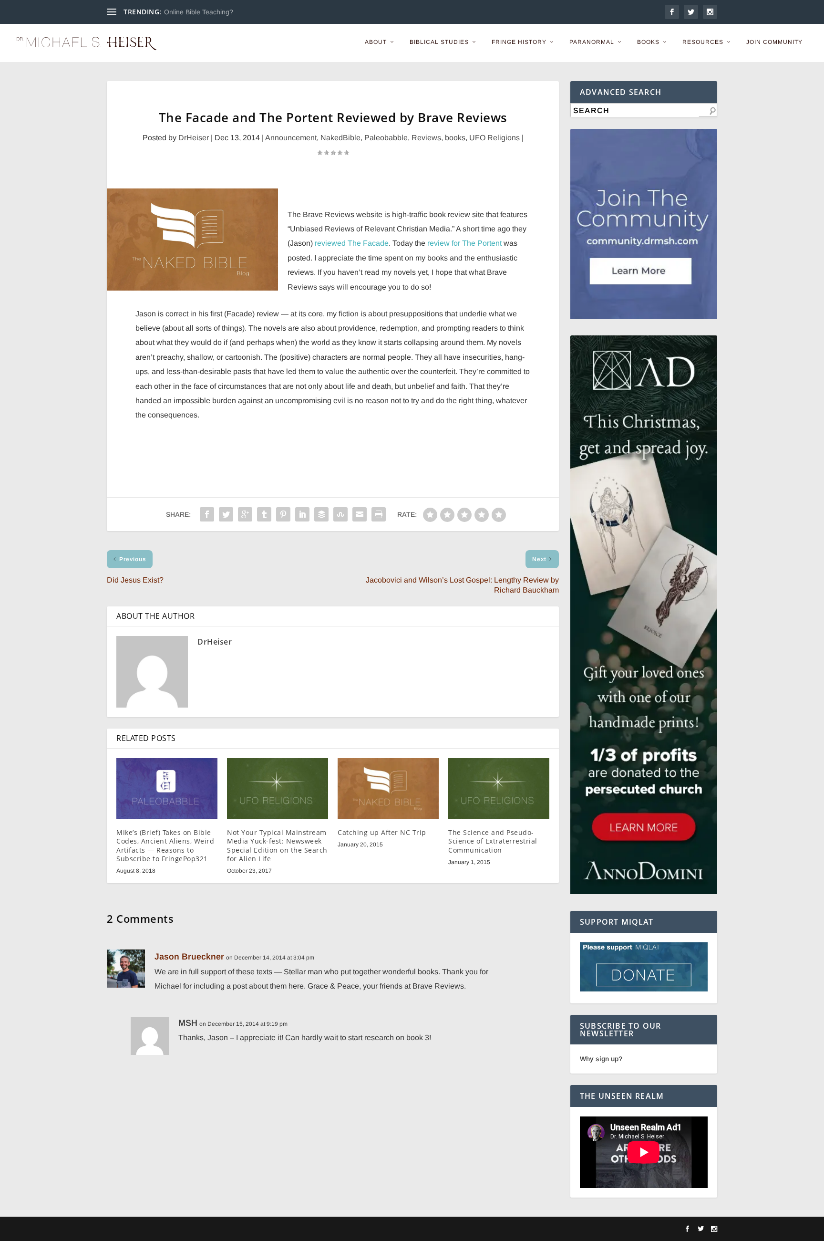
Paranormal (591, 42)
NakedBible (340, 138)
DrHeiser (193, 138)
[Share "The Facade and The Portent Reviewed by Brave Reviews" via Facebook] (206, 514)
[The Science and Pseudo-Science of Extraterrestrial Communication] (498, 788)
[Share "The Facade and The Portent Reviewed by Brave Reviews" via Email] (359, 514)
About (376, 42)
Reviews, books (438, 138)
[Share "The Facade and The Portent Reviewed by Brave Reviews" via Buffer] (321, 514)
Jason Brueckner (189, 956)
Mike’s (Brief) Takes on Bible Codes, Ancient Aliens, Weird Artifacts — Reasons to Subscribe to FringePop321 (165, 845)
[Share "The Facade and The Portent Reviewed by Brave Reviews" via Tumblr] (264, 514)
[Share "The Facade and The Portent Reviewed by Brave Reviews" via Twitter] (226, 514)
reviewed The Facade (352, 243)
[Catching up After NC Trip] (388, 788)
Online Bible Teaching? (198, 12)
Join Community (774, 42)
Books (648, 42)
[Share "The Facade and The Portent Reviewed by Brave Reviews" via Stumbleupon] (340, 514)
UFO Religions (494, 138)
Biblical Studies (439, 42)
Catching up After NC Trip (382, 832)
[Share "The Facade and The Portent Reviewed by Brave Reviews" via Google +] (245, 514)
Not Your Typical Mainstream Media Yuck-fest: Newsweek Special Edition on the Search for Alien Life (277, 845)
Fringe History (519, 42)
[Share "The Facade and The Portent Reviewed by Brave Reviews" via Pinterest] (283, 514)
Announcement (291, 138)
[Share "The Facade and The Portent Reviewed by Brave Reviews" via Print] (378, 514)
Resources (702, 42)
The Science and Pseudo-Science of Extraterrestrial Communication (492, 841)
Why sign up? (601, 1059)
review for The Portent (464, 243)
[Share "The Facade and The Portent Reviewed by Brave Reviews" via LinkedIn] (302, 514)
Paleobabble (386, 138)
